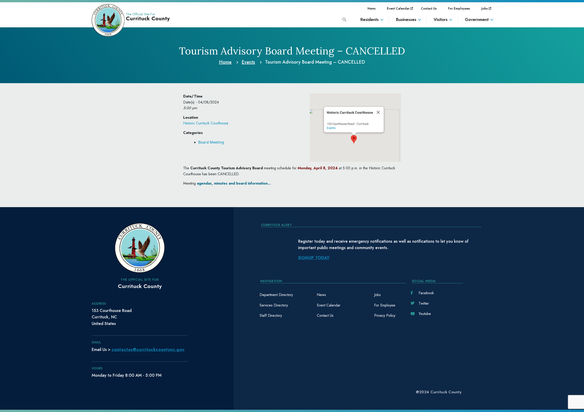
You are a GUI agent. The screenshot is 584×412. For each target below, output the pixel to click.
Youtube (425, 313)
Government (477, 19)
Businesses (406, 19)
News (371, 8)
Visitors (441, 19)
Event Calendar (398, 8)
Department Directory (276, 294)
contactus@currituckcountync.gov (148, 349)
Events (331, 128)
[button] (344, 19)
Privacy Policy (384, 315)
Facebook (426, 293)
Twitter (424, 303)
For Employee (384, 305)
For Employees (459, 8)
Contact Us (429, 8)
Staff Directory (271, 315)
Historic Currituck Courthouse (205, 123)
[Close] (378, 112)
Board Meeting (211, 142)
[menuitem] (371, 8)
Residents (369, 19)
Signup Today (314, 258)
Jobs (484, 8)
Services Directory (274, 305)
